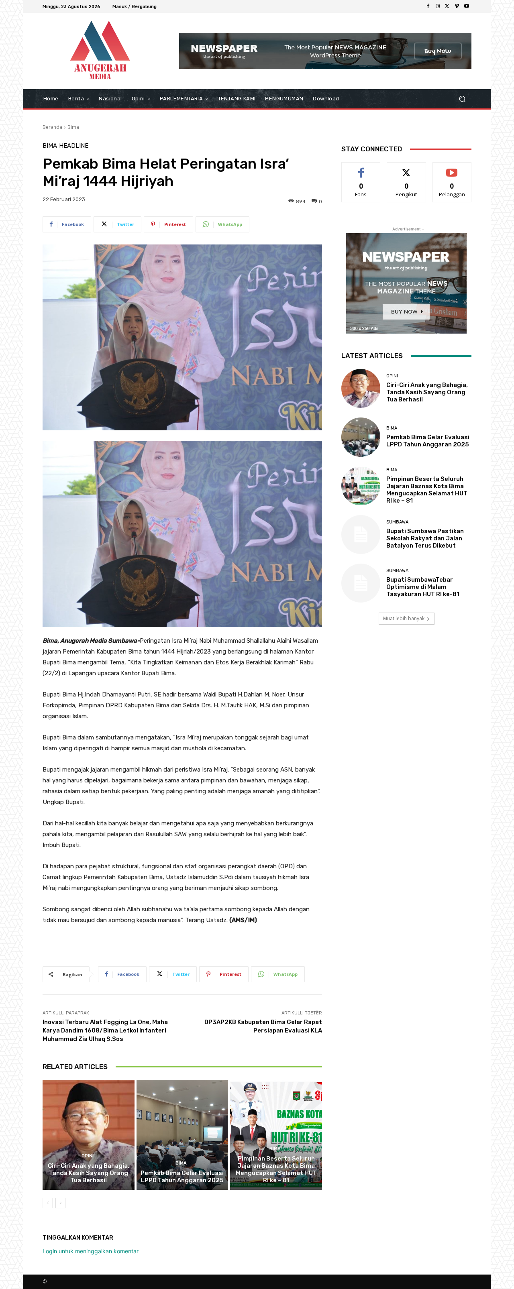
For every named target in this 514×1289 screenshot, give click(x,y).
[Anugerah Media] (100, 51)
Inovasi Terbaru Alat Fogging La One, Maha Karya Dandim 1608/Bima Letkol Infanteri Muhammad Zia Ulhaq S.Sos (105, 1030)
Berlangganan (452, 168)
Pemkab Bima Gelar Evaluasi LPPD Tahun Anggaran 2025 (182, 1176)
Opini (88, 1156)
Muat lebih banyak (403, 618)
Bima (73, 127)
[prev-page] (48, 1203)
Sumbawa (397, 522)
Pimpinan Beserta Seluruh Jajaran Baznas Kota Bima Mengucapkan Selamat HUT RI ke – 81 (276, 1169)
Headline (73, 146)
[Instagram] (438, 6)
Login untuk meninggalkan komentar (91, 1251)
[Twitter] (447, 6)
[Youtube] (466, 6)
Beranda (52, 127)
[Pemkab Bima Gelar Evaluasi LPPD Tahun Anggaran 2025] (182, 1135)
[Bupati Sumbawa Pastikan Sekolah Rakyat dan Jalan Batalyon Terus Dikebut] (360, 534)
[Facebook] (428, 6)
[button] (462, 99)
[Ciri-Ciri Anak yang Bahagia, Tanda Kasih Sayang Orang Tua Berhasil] (89, 1135)
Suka (361, 168)
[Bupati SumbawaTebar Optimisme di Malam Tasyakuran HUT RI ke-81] (360, 583)
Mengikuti (406, 168)
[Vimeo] (457, 6)
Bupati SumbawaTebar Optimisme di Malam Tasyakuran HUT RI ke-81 (422, 587)
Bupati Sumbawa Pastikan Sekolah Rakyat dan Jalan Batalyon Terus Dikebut (425, 538)
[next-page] (60, 1203)
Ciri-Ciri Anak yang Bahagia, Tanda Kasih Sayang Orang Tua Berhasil (88, 1173)
